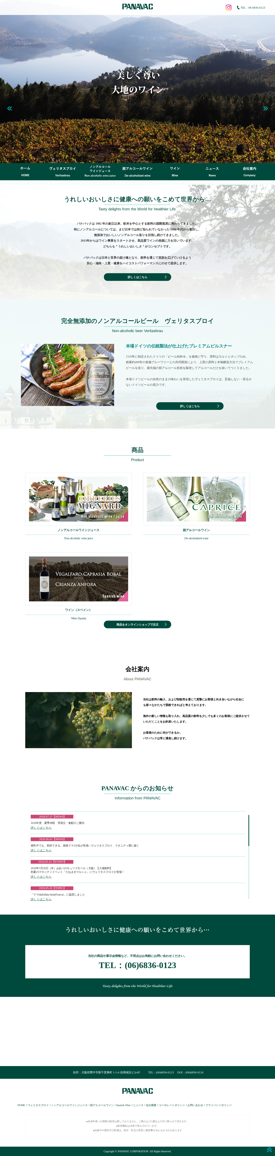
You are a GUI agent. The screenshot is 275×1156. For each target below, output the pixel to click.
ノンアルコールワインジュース (69, 1105)
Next (265, 108)
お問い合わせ (195, 1105)
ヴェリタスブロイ (38, 1105)
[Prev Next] (137, 81)
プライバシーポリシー (219, 1105)
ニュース (138, 1105)
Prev (10, 108)
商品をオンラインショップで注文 (138, 624)
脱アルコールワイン (102, 1105)
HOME (21, 1105)
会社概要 (151, 1105)
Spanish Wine (123, 1105)
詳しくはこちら (137, 277)
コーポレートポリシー (172, 1105)
